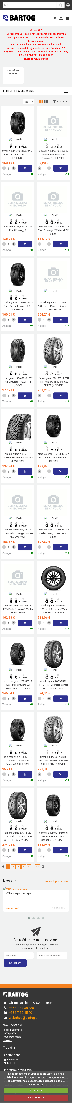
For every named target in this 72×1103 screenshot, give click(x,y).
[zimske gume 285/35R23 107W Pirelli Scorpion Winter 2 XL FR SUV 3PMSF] (53, 602)
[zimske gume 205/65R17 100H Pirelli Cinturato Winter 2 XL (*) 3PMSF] (17, 450)
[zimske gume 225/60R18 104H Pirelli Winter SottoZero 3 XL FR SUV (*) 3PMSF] (53, 753)
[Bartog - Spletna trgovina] (18, 23)
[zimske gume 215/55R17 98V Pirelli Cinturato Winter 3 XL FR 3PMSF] (53, 450)
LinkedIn (11, 1063)
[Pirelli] (18, 139)
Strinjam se (36, 1090)
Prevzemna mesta (12, 1036)
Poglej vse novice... (59, 881)
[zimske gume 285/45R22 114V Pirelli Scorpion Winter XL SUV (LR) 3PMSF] (53, 677)
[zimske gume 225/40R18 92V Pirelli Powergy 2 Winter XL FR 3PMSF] (53, 223)
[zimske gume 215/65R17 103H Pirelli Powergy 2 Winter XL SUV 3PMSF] (17, 526)
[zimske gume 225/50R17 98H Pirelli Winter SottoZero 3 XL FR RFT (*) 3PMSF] (53, 374)
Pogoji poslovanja (12, 1029)
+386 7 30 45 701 (21, 1013)
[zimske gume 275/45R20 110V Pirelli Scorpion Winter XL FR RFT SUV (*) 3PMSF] (17, 829)
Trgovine (9, 1047)
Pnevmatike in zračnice (13, 71)
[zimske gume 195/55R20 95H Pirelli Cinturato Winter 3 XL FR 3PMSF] (17, 147)
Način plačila (9, 1033)
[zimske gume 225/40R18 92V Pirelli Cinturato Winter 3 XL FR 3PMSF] (17, 299)
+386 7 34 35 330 (21, 1008)
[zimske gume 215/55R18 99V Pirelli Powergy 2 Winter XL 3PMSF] (53, 526)
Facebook (12, 1059)
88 (37, 866)
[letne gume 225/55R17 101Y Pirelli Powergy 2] (17, 223)
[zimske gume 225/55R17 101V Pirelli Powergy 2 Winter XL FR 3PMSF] (17, 602)
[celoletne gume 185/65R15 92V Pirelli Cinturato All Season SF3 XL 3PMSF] (17, 753)
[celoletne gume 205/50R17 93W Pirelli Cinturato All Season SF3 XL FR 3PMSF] (17, 677)
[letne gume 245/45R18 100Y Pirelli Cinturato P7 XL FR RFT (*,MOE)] (17, 374)
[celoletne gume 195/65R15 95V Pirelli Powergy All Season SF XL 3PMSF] (53, 147)
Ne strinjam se (36, 1097)
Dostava (7, 1040)
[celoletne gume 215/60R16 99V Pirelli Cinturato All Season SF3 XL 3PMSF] (53, 829)
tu (42, 1084)
